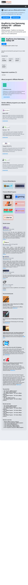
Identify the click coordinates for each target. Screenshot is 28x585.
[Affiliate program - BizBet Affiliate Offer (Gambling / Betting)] (8, 204)
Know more (7, 97)
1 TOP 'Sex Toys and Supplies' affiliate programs (13, 422)
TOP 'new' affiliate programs (9, 397)
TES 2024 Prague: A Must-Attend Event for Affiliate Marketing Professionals (13, 305)
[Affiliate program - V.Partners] (20, 210)
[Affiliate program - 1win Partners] (8, 197)
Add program (16, 17)
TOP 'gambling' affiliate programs (10, 405)
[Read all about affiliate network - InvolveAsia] (14, 282)
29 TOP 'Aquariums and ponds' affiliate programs (13, 427)
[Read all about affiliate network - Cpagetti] (8, 186)
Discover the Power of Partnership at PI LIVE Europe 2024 (13, 319)
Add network (6, 17)
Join (4, 44)
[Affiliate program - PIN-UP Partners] (8, 210)
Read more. (15, 308)
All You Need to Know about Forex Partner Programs (13, 375)
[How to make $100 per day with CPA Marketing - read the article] (6, 343)
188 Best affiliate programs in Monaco (11, 421)
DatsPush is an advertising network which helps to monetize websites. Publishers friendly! (13, 363)
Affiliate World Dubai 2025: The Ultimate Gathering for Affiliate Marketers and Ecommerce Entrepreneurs (13, 333)
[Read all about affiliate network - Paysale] (20, 186)
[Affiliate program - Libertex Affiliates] (8, 217)
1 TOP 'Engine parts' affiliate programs (11, 425)
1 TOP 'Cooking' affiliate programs (10, 424)
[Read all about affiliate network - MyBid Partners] (14, 228)
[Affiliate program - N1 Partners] (20, 204)
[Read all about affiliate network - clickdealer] (14, 256)
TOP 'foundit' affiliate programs (10, 406)
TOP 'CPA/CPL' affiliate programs (10, 390)
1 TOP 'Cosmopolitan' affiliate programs (12, 426)
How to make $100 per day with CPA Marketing (12, 347)
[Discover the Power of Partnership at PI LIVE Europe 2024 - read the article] (6, 314)
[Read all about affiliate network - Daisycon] (14, 242)
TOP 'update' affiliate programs (10, 392)
